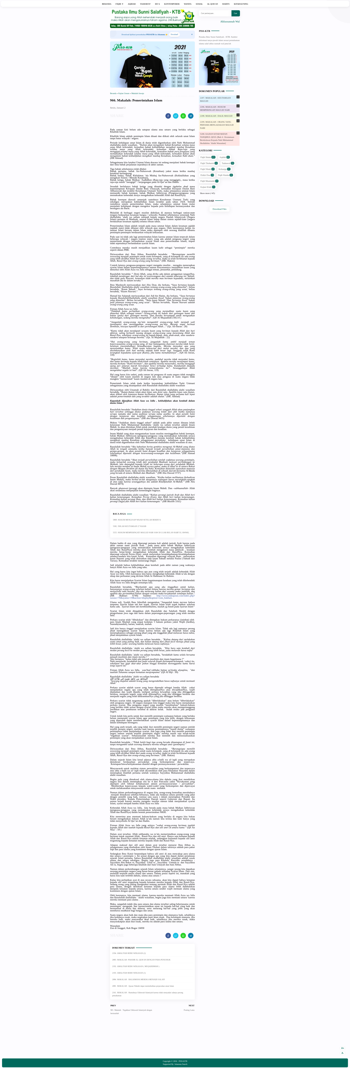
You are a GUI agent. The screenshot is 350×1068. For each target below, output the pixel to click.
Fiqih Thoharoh (208, 163)
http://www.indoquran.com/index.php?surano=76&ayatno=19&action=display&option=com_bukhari (152, 596)
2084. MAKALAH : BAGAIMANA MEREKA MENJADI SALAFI (138, 979)
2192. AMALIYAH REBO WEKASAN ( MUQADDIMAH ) (135, 966)
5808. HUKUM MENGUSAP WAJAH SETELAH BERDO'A (137, 520)
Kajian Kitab (207, 187)
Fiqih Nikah (207, 169)
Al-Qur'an (212, 4)
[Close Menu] (192, 34)
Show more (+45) (207, 193)
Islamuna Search (181, 1064)
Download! (174, 34)
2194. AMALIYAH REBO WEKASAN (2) (129, 953)
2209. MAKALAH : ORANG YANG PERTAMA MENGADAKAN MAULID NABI (217, 125)
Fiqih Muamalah (209, 181)
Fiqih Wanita (225, 175)
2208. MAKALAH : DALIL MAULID (216, 116)
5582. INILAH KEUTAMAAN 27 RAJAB (129, 526)
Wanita (187, 4)
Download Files (219, 209)
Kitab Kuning (241, 4)
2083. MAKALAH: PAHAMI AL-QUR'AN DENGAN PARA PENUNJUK (141, 960)
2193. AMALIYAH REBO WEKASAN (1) (129, 973)
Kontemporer (172, 4)
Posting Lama (189, 1010)
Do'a (157, 4)
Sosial (199, 4)
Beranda (106, 4)
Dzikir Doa (207, 175)
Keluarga (224, 169)
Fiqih (120, 4)
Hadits (226, 4)
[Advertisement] (152, 1038)
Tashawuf (145, 4)
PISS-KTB (204, 31)
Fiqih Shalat (207, 157)
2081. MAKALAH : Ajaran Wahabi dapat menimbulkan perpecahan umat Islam (143, 986)
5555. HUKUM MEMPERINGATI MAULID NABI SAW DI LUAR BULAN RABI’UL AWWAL (151, 533)
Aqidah (132, 4)
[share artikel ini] (168, 116)
